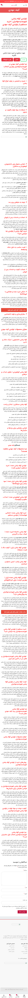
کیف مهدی (11, 445)
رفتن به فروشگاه (7, 60)
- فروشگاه (26, 947)
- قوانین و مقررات (24, 951)
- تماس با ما (25, 953)
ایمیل (25, 894)
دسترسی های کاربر (11, 943)
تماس (16, 60)
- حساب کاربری (12, 946)
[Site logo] (14, 5)
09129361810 (11, 1)
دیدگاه (25, 870)
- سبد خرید (13, 947)
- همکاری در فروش (11, 949)
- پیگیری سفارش (12, 951)
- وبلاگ (26, 949)
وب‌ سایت (25, 900)
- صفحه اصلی (25, 946)
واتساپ (23, 59)
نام (26, 887)
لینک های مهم (24, 943)
